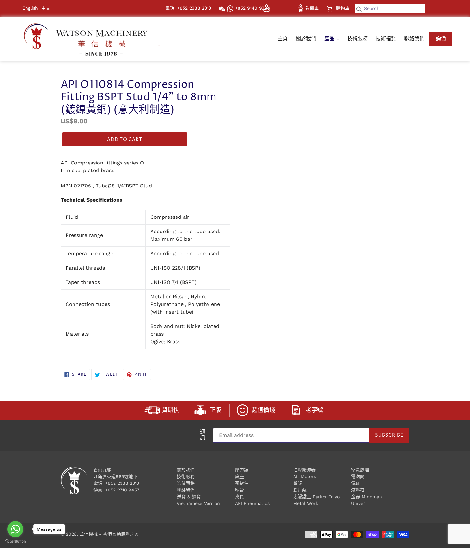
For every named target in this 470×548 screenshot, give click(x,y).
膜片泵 (300, 489)
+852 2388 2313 (122, 483)
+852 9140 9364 (251, 8)
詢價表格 (186, 483)
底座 (239, 476)
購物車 (343, 8)
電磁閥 (357, 476)
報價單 (311, 8)
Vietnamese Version (198, 503)
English (30, 8)
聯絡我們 (414, 38)
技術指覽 (386, 38)
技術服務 (357, 38)
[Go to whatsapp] (15, 529)
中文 (45, 8)
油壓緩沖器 (304, 469)
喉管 (239, 489)
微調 (297, 483)
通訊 (202, 435)
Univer (358, 503)
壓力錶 (241, 469)
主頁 (283, 38)
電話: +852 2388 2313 (188, 8)
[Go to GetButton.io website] (15, 541)
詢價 (441, 38)
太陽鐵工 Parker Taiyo (316, 496)
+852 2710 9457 (122, 489)
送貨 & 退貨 (189, 496)
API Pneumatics (252, 503)
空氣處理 (360, 469)
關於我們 (306, 38)
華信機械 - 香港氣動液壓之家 (109, 534)
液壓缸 (357, 489)
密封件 (241, 483)
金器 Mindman (366, 496)
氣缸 (355, 483)
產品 (330, 38)
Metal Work (305, 503)
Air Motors (304, 476)
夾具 (239, 496)
